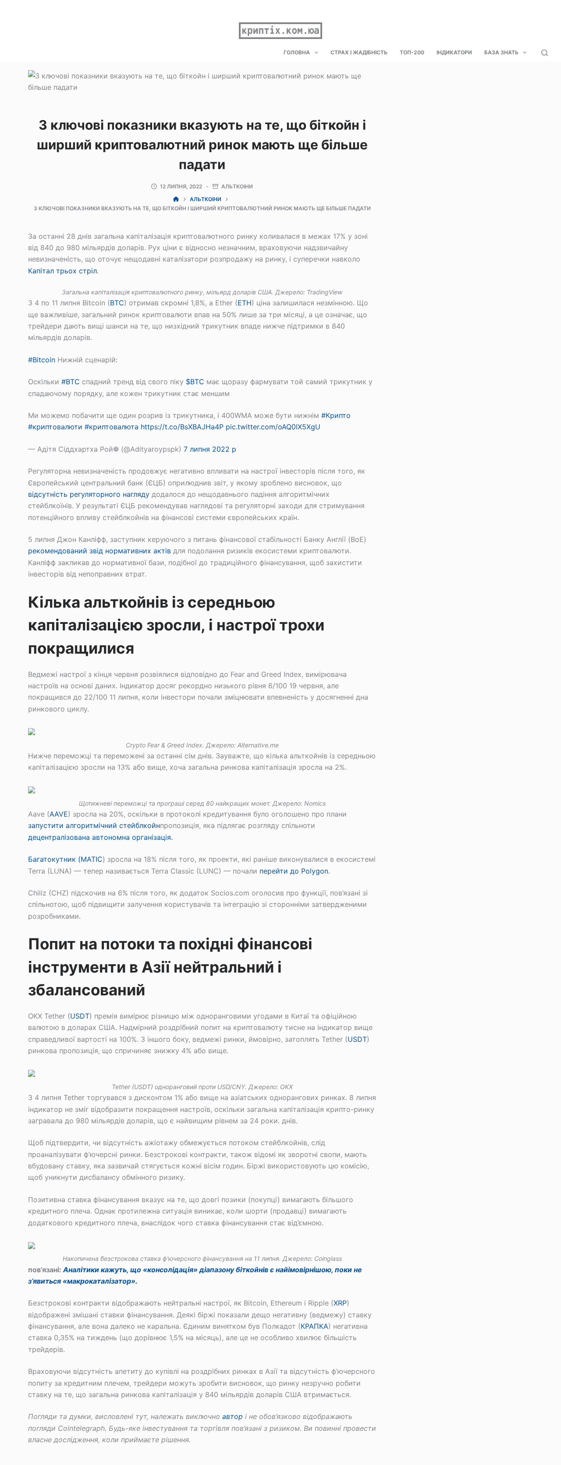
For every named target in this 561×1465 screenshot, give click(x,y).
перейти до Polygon (293, 871)
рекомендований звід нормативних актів (99, 550)
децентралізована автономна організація (99, 837)
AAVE (59, 814)
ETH (245, 302)
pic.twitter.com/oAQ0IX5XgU (273, 426)
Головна (297, 52)
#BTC (70, 381)
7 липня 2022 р (210, 449)
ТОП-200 (412, 52)
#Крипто (336, 415)
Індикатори (454, 52)
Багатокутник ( (54, 859)
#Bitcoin (41, 359)
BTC (117, 302)
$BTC (195, 381)
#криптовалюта (111, 426)
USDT (79, 1016)
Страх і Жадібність (358, 52)
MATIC (92, 859)
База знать (501, 52)
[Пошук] (544, 53)
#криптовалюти (55, 426)
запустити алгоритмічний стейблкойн (94, 825)
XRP (340, 1303)
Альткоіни (237, 186)
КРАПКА (314, 1326)
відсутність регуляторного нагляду (88, 494)
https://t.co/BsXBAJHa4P (182, 426)
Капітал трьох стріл (62, 270)
